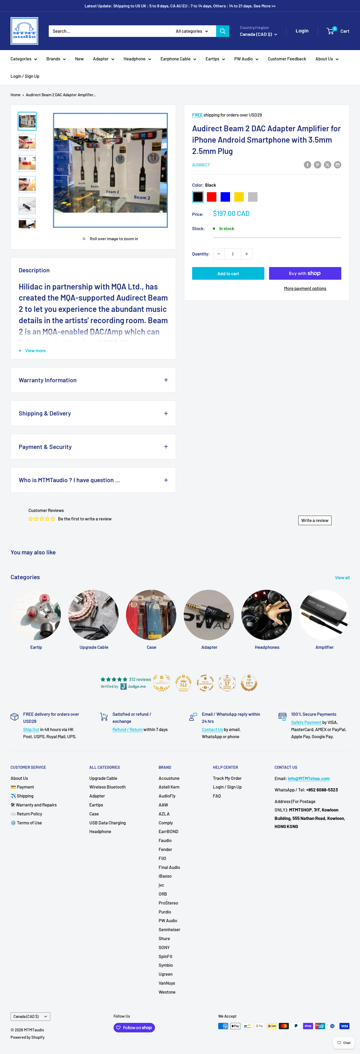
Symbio (166, 965)
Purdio (165, 911)
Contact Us (212, 729)
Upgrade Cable (103, 778)
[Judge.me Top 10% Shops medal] (249, 683)
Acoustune (169, 778)
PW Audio (243, 58)
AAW (163, 804)
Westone (167, 991)
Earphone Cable (175, 58)
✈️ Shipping (22, 795)
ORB (163, 893)
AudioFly (167, 795)
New (79, 58)
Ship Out (31, 729)
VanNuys (167, 982)
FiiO (162, 858)
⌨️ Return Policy (26, 813)
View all (343, 577)
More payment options (305, 288)
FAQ (217, 795)
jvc (161, 884)
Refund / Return (128, 729)
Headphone (134, 58)
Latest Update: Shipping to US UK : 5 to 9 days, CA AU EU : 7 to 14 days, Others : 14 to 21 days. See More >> (180, 5)
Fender (165, 849)
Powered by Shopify (28, 1037)
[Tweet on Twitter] (327, 164)
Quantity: (201, 253)
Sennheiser (169, 929)
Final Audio (169, 867)
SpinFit (165, 956)
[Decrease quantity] (218, 253)
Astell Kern (169, 786)
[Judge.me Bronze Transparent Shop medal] (205, 683)
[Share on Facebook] (307, 164)
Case (94, 813)
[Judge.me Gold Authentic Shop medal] (161, 683)
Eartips (212, 58)
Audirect (201, 164)
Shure (164, 938)
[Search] (222, 31)
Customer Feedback (287, 58)
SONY (164, 947)
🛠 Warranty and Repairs (34, 804)
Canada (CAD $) (25, 1016)
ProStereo (168, 902)
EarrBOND (168, 831)
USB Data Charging (107, 822)
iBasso (165, 875)
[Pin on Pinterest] (317, 164)
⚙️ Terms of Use (26, 822)
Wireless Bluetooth (107, 786)
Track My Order (227, 778)
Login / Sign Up (25, 76)
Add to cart (228, 273)
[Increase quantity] (246, 253)
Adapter (101, 58)
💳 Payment (22, 786)
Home (16, 94)
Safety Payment (306, 722)
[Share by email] (337, 164)
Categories (21, 58)
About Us (324, 58)
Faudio (165, 840)
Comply (166, 822)
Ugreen (166, 973)
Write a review (315, 520)
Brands (53, 58)
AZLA (164, 813)
